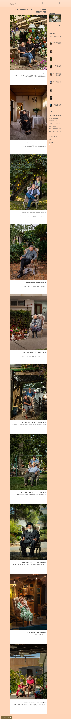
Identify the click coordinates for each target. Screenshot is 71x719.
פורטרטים (54, 129)
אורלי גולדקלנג (55, 118)
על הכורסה (50, 128)
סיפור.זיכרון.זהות (58, 128)
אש (49, 118)
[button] (51, 3)
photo (50, 113)
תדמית (52, 136)
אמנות (52, 118)
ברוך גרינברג (12, 3)
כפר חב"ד (50, 123)
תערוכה (50, 139)
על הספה (57, 129)
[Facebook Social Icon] (49, 144)
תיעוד (50, 136)
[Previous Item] (59, 19)
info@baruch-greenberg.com (31, 715)
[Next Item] (50, 19)
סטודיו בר (50, 126)
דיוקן (59, 123)
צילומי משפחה (51, 133)
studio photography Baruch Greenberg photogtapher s (55, 115)
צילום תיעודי (56, 133)
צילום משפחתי (51, 131)
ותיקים (57, 123)
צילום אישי (56, 131)
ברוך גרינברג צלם (51, 120)
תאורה (55, 136)
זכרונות (54, 123)
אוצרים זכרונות (11, 4)
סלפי (54, 128)
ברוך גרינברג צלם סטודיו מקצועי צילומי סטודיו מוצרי (55, 121)
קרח (54, 134)
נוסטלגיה (54, 126)
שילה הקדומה (51, 134)
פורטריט (50, 129)
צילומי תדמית (58, 134)
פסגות (60, 131)
